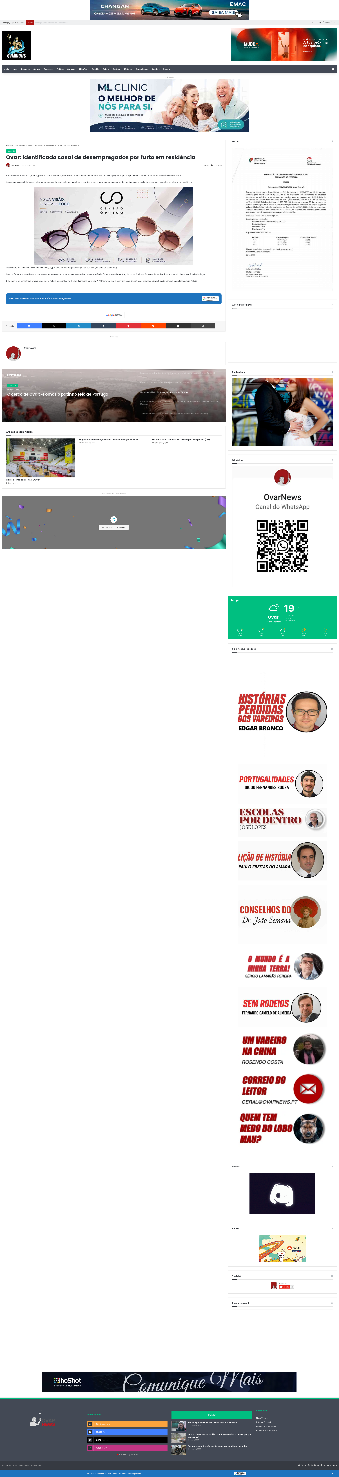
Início (6, 69)
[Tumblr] (103, 325)
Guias (165, 69)
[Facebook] (29, 325)
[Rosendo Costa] (282, 1049)
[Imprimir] (203, 325)
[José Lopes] (282, 822)
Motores (128, 69)
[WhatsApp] (282, 526)
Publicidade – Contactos (266, 1430)
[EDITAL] (282, 219)
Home (10, 145)
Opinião (95, 69)
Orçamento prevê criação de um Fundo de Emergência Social (109, 439)
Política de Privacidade (266, 1426)
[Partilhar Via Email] (178, 325)
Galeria (106, 69)
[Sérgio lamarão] (282, 965)
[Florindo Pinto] (282, 1129)
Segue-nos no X (240, 1303)
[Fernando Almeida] (282, 1007)
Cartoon (117, 69)
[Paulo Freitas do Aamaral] (282, 860)
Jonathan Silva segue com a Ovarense (51, 23)
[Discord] (282, 1193)
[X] (54, 325)
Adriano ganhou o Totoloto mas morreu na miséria (213, 1422)
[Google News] (113, 315)
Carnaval (71, 69)
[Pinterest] (128, 325)
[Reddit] (153, 325)
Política (60, 69)
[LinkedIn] (78, 325)
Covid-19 (18, 145)
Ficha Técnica (262, 1418)
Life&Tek (83, 69)
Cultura (36, 69)
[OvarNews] (16, 45)
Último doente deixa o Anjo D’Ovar (23, 480)
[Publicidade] (282, 445)
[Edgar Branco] (282, 715)
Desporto (25, 69)
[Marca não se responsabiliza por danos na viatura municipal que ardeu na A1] (178, 1438)
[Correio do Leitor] (282, 1089)
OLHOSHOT (332, 1465)
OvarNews (15, 165)
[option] (114, 395)
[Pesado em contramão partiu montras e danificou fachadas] (178, 1450)
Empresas (48, 69)
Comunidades (142, 69)
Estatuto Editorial (263, 1422)
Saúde (155, 69)
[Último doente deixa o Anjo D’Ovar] (40, 457)
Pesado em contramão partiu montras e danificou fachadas (217, 1446)
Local (15, 69)
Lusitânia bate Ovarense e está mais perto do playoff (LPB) (181, 439)
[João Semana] (282, 914)
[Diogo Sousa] (282, 784)
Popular (212, 1415)
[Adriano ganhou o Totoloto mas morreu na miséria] (178, 1426)
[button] (169, 1473)
